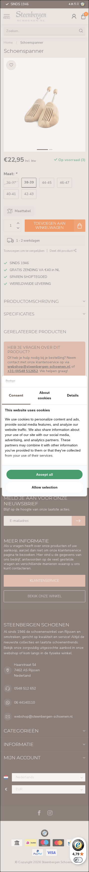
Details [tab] (73, 395)
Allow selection (45, 487)
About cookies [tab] (44, 395)
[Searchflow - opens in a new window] (78, 381)
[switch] (78, 860)
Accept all (44, 474)
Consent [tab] (16, 395)
